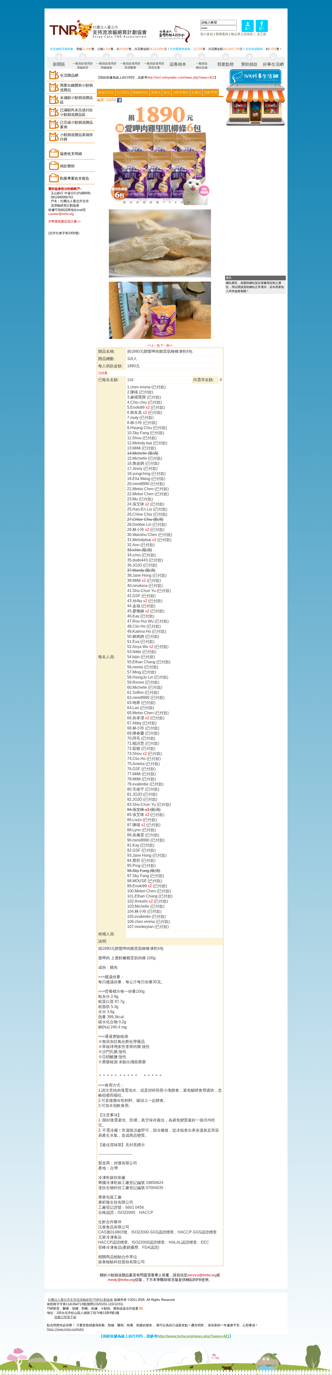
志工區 (261, 34)
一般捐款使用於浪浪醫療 (130, 65)
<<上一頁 (154, 345)
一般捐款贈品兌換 (202, 65)
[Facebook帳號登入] (262, 31)
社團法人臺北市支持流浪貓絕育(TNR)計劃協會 (80, 1300)
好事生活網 (273, 64)
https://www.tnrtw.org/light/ (65, 1329)
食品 (167, 92)
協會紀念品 (106, 92)
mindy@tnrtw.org (121, 1280)
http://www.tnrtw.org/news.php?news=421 (193, 1336)
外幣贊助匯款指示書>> (64, 221)
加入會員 (206, 34)
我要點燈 (225, 64)
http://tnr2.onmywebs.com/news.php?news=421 (180, 77)
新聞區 (59, 64)
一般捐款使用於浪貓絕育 (82, 65)
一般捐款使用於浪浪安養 (154, 65)
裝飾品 (156, 92)
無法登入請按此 (242, 34)
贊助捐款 (249, 64)
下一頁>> (166, 345)
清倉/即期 (211, 92)
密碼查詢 (222, 34)
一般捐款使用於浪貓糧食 (106, 65)
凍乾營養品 (181, 92)
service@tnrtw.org (201, 1275)
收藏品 (196, 92)
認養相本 (178, 64)
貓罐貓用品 (140, 92)
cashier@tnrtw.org (61, 214)
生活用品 (123, 92)
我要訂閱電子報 (65, 1317)
